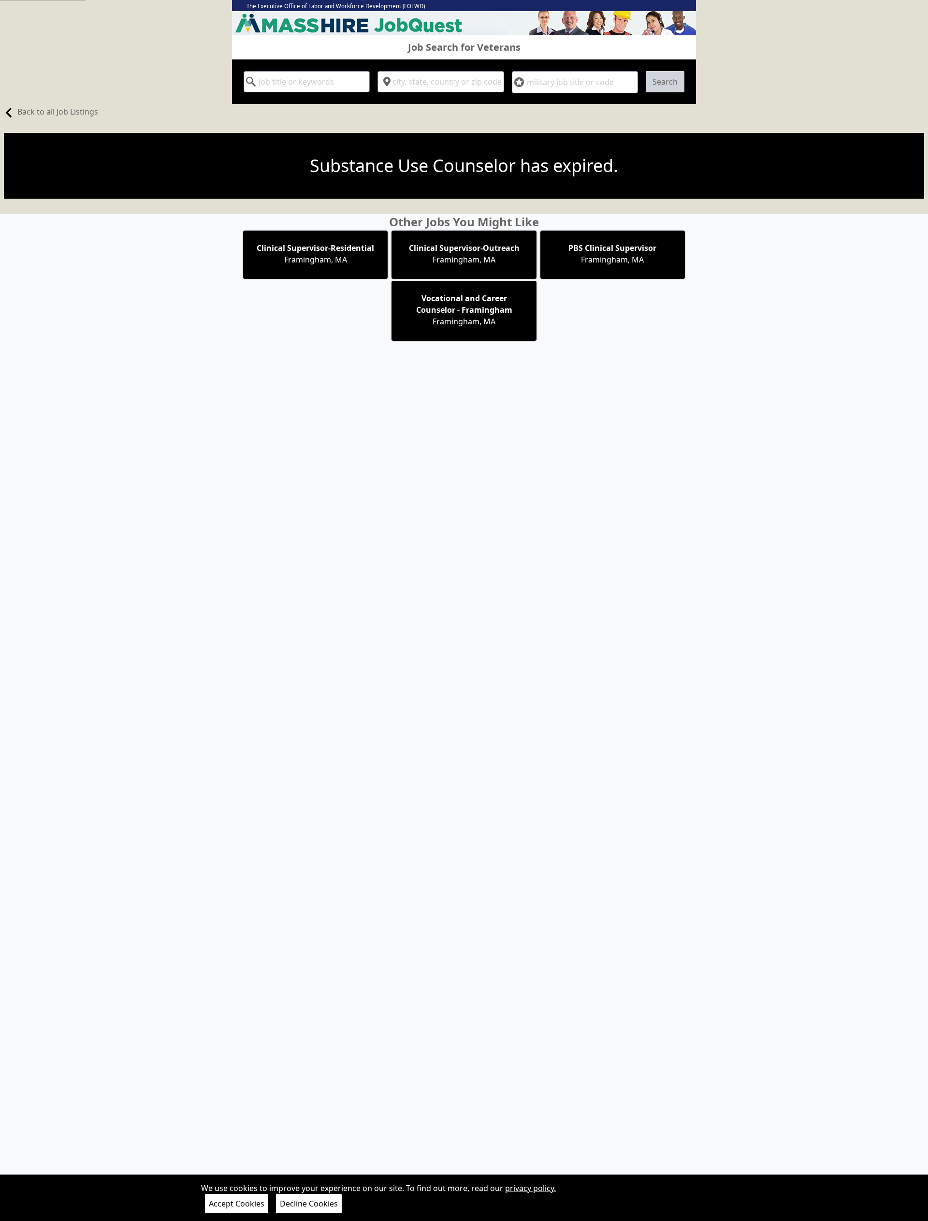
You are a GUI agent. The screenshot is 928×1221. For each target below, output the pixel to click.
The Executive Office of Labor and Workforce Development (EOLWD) (335, 6)
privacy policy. (530, 1188)
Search (665, 81)
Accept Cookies (236, 1203)
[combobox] (307, 81)
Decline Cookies (309, 1203)
